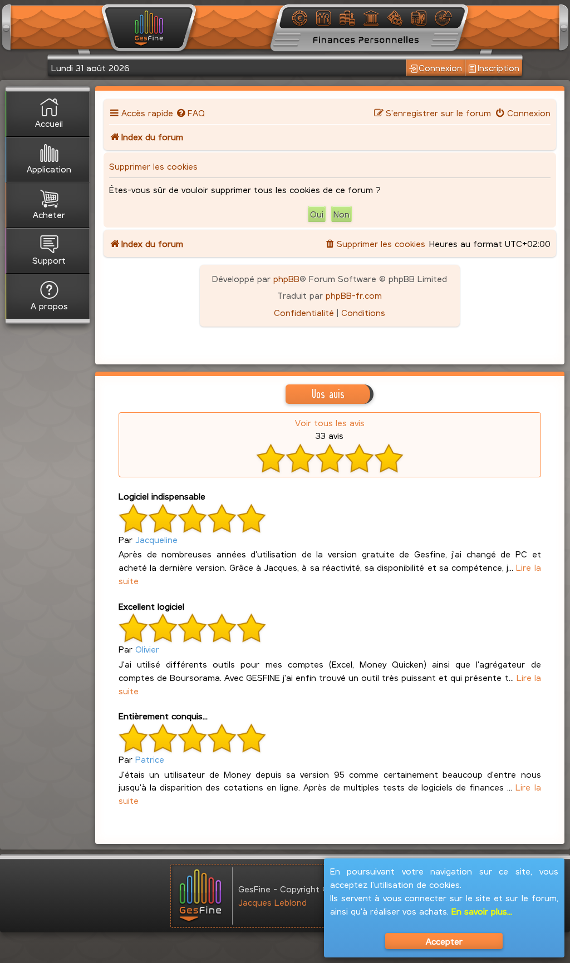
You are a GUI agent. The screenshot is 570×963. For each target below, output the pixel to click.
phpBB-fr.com (354, 295)
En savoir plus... (481, 911)
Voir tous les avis (330, 422)
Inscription (498, 67)
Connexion (440, 67)
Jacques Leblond (272, 902)
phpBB (286, 278)
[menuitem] (190, 112)
